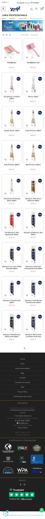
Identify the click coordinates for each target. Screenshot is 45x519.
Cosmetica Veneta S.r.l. (23, 416)
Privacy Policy (22, 392)
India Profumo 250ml (11, 165)
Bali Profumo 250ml (33, 165)
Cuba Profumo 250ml (33, 130)
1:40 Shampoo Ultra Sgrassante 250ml (11, 233)
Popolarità (36, 35)
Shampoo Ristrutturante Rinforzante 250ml (11, 335)
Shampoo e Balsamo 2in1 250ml (33, 233)
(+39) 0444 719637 (23, 420)
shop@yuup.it (23, 423)
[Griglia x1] (3, 35)
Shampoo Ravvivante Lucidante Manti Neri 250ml (33, 336)
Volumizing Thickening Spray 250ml (11, 199)
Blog (22, 373)
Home (22, 359)
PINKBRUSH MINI (33, 63)
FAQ (22, 387)
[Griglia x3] (10, 35)
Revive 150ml (33, 97)
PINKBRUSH (11, 63)
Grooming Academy (22, 368)
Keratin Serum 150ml (11, 130)
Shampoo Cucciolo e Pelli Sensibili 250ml (11, 267)
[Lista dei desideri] (11, 57)
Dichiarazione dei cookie (22, 396)
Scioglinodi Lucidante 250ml (12, 97)
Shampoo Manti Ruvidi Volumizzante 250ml (33, 301)
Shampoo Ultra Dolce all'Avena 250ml (33, 199)
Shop (22, 364)
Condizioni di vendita (22, 382)
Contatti (22, 378)
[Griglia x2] (6, 35)
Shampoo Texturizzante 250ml (11, 301)
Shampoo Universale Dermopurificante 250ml (33, 267)
